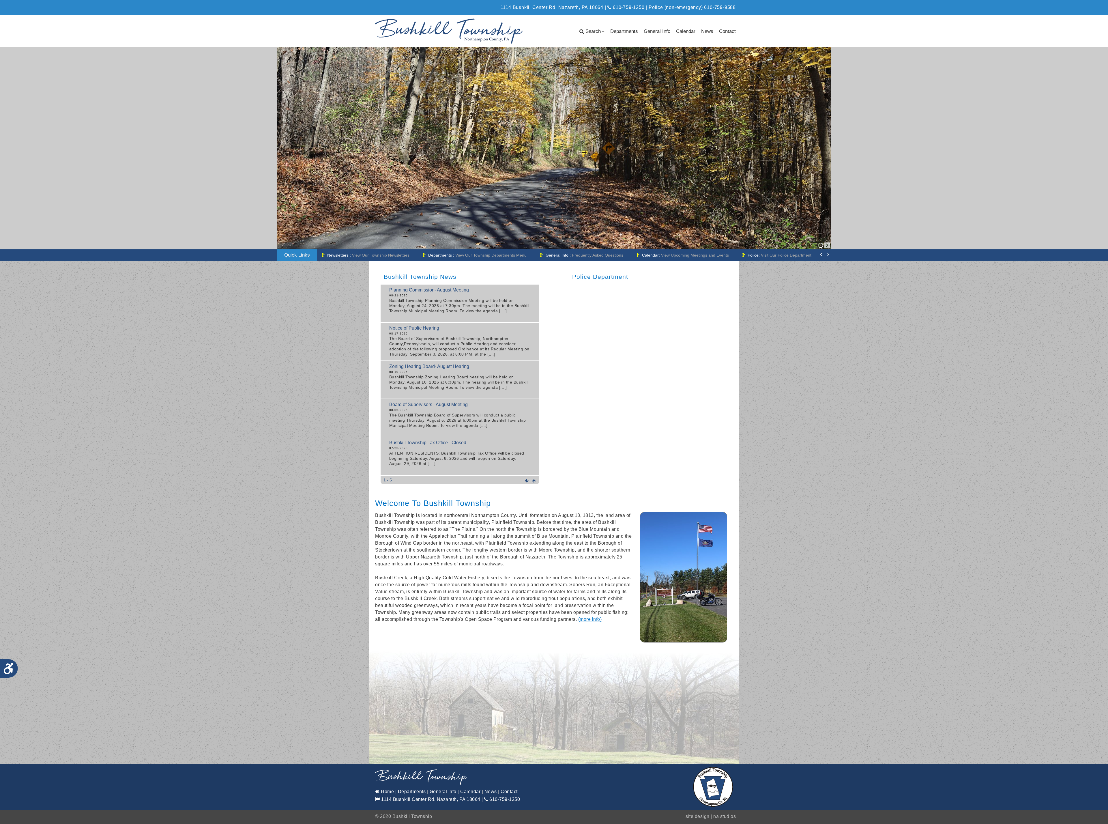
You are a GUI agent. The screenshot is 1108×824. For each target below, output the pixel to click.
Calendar (685, 31)
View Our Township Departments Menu (376, 255)
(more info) (590, 619)
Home (387, 791)
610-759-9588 (720, 7)
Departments (624, 31)
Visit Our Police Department (678, 255)
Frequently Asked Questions (483, 255)
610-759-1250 (627, 7)
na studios (724, 816)
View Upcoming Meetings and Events (584, 255)
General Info (657, 31)
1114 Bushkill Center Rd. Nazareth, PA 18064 (430, 799)
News (707, 31)
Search (594, 31)
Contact (727, 31)
